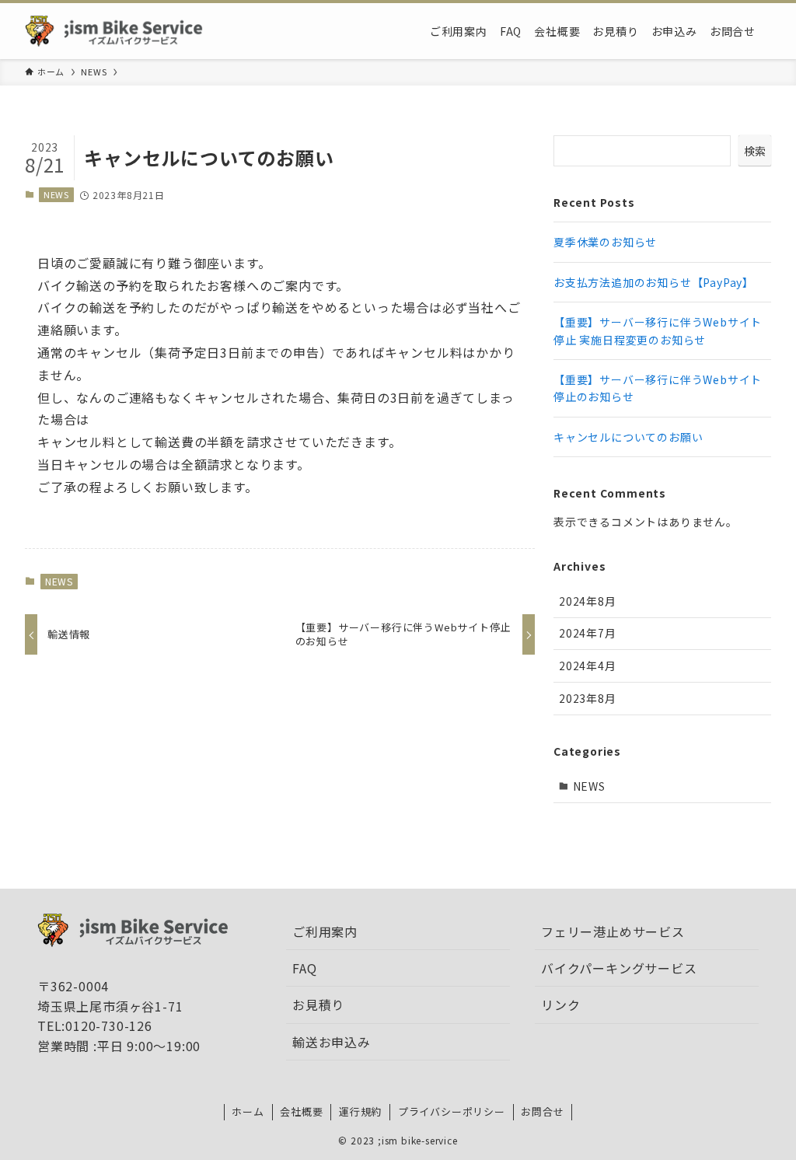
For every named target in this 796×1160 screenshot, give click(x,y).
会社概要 (301, 1111)
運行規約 (360, 1111)
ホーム (248, 1111)
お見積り (318, 1004)
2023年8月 (587, 698)
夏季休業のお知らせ (605, 242)
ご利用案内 (325, 931)
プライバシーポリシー (451, 1111)
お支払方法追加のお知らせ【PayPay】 (653, 282)
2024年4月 (587, 665)
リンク (560, 1004)
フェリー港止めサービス (613, 931)
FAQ (304, 968)
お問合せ (542, 1111)
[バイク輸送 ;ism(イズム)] (119, 31)
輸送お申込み (331, 1041)
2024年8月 (587, 601)
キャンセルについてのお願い (628, 437)
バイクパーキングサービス (619, 968)
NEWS (56, 194)
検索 (755, 151)
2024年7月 (587, 633)
